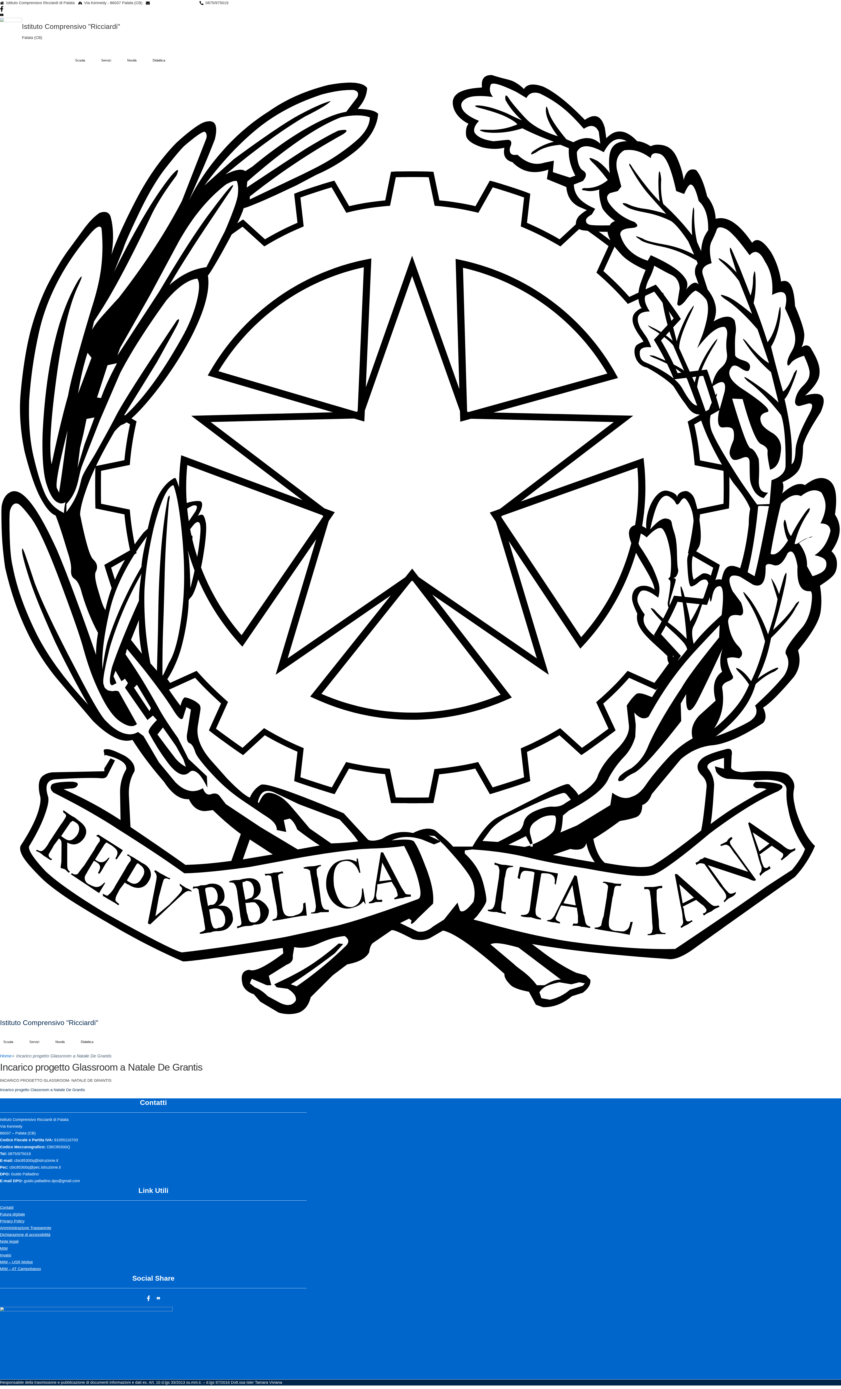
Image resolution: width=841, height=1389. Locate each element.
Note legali (9, 1241)
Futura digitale (12, 1214)
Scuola (80, 60)
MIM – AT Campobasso (20, 1269)
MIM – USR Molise (16, 1262)
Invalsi (5, 1255)
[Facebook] (125, 9)
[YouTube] (125, 15)
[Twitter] (158, 1298)
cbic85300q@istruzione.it (174, 3)
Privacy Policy (12, 1221)
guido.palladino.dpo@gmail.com (52, 1181)
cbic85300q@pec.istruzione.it (35, 1167)
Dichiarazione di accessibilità (25, 1235)
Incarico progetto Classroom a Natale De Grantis (42, 1090)
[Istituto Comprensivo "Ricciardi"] (420, 544)
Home (6, 1056)
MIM (4, 1248)
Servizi (106, 60)
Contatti (7, 1207)
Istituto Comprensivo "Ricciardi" (71, 26)
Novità (131, 60)
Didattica (159, 60)
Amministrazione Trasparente (25, 1228)
